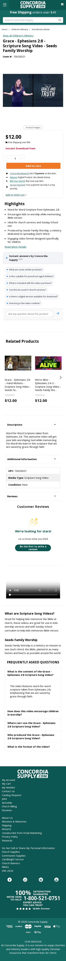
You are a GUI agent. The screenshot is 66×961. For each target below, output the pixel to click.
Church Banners (11, 863)
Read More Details (15, 246)
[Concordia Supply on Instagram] (25, 880)
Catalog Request (11, 795)
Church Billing (9, 806)
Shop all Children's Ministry (18, 35)
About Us (7, 817)
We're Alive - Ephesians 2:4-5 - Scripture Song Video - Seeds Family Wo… (48, 385)
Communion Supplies (14, 855)
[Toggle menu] (4, 4)
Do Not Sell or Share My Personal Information (28, 848)
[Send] (58, 314)
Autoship (7, 802)
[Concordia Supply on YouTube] (56, 880)
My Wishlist (8, 787)
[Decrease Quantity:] (9, 158)
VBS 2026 (7, 870)
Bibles (5, 867)
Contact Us (8, 791)
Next (60, 377)
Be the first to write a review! (33, 548)
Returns (6, 829)
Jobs (4, 798)
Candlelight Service (13, 859)
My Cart (6, 783)
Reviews (7, 810)
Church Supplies (11, 851)
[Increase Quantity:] (22, 158)
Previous (6, 377)
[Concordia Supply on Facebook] (9, 880)
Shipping (7, 825)
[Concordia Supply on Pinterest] (41, 880)
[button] (33, 424)
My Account (8, 780)
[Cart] (62, 4)
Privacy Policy (10, 836)
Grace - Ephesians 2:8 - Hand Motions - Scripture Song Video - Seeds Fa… (18, 385)
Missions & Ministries (14, 821)
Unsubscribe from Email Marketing (22, 833)
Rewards (7, 840)
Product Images (33, 127)
